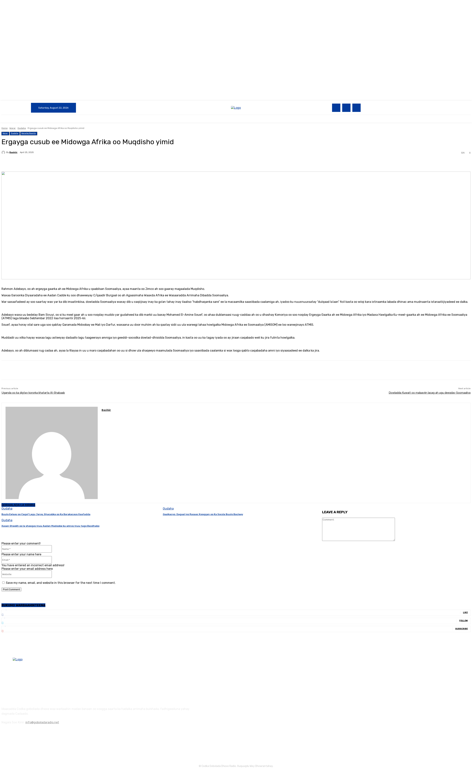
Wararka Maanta (28, 133)
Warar (12, 128)
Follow (463, 620)
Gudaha (22, 128)
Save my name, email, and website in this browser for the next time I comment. (61, 583)
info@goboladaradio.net (42, 722)
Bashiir (13, 152)
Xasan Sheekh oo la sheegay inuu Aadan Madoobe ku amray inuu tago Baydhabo (50, 526)
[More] (88, 162)
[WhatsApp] (75, 162)
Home (4, 128)
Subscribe (461, 629)
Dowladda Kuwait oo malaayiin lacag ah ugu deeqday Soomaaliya (430, 392)
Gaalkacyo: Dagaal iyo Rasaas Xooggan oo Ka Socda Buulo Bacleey (203, 514)
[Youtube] (356, 108)
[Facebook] (336, 108)
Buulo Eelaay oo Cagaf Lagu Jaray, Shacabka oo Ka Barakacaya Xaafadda (45, 514)
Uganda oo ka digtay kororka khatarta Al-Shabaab (33, 392)
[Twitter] (346, 108)
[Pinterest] (62, 162)
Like (465, 612)
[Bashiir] (3, 152)
